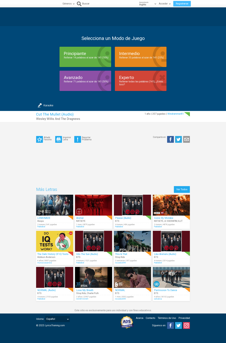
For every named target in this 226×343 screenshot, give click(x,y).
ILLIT (180, 221)
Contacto (150, 318)
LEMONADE (43, 218)
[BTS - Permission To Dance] (171, 277)
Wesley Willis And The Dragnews (58, 119)
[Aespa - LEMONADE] (54, 205)
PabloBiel (41, 227)
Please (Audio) (123, 218)
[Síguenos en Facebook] (170, 325)
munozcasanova (44, 263)
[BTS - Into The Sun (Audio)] (93, 241)
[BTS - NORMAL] (132, 277)
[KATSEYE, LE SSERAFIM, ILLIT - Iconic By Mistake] (171, 205)
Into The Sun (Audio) (87, 254)
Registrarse (182, 3)
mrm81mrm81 (82, 299)
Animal (79, 218)
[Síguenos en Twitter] (178, 325)
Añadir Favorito (48, 138)
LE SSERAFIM (170, 221)
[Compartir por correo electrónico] (186, 139)
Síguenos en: (159, 325)
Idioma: (40, 318)
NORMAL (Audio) (46, 290)
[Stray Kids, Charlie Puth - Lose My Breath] (93, 277)
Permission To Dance (165, 290)
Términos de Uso (167, 318)
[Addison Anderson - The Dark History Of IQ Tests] (54, 241)
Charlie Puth (93, 293)
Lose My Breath (84, 290)
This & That (121, 254)
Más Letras (46, 189)
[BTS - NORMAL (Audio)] (54, 277)
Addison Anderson (46, 257)
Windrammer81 (175, 113)
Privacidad (184, 318)
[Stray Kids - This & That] (132, 241)
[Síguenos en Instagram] (186, 325)
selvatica (158, 299)
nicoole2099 (120, 263)
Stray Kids (120, 257)
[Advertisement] (113, 17)
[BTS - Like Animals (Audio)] (171, 241)
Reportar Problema (86, 138)
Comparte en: (159, 137)
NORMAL (120, 290)
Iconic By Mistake (163, 218)
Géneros (67, 3)
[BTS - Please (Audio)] (132, 205)
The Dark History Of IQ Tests (52, 254)
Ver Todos (181, 189)
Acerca (139, 318)
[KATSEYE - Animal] (93, 205)
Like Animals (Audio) (165, 254)
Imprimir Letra (67, 138)
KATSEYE (80, 221)
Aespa (40, 221)
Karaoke (48, 105)
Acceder (163, 3)
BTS (117, 221)
